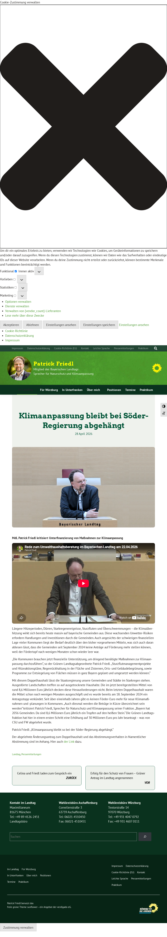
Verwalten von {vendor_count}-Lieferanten (33, 311)
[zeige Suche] (155, 348)
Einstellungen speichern (99, 325)
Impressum (12, 340)
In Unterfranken (72, 390)
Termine (130, 390)
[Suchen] (144, 836)
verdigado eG (64, 907)
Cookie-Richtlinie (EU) (65, 348)
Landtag (16, 754)
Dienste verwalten (17, 306)
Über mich (93, 390)
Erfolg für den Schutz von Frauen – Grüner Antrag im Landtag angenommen (120, 778)
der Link (69, 742)
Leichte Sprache (101, 348)
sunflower (32, 907)
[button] (83, 126)
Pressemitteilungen (124, 348)
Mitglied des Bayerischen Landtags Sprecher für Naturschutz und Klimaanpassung (63, 371)
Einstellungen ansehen (61, 325)
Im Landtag (25, 389)
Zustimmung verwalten (18, 927)
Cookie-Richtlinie (16, 331)
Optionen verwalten (18, 302)
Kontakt (85, 348)
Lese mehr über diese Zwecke (24, 315)
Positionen (114, 390)
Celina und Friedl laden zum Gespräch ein (46, 775)
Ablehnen (32, 325)
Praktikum (143, 348)
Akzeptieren (11, 325)
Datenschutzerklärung (19, 336)
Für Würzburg (49, 390)
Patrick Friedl (53, 364)
